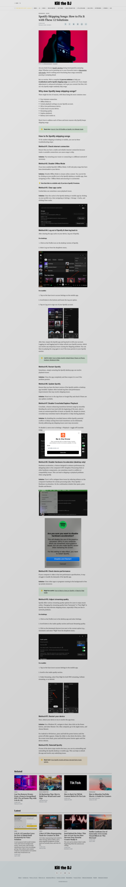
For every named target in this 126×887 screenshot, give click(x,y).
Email (48, 445)
